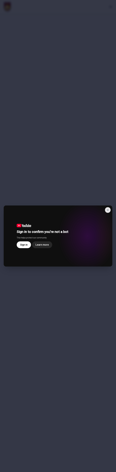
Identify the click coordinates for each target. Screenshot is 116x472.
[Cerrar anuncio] (108, 210)
